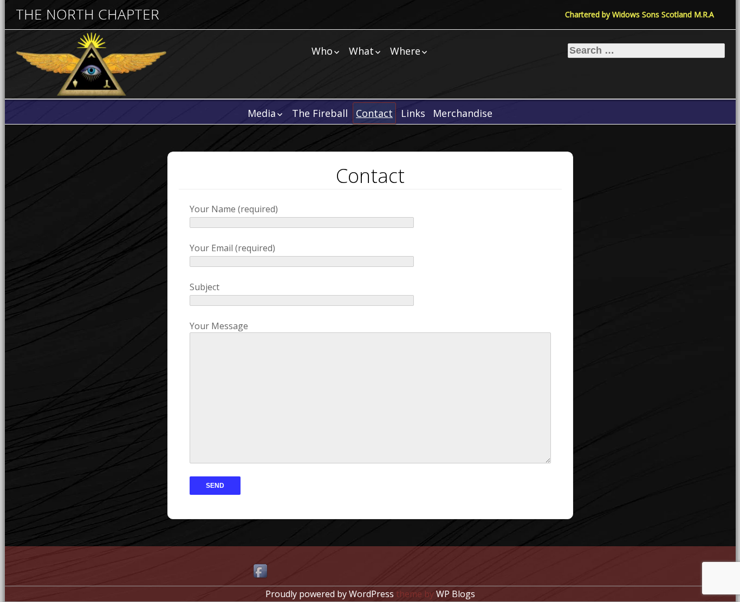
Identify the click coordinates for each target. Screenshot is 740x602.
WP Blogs (455, 594)
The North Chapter (87, 14)
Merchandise (462, 113)
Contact (374, 113)
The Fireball (320, 113)
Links (413, 113)
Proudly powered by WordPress (329, 594)
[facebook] (261, 571)
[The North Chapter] (91, 64)
